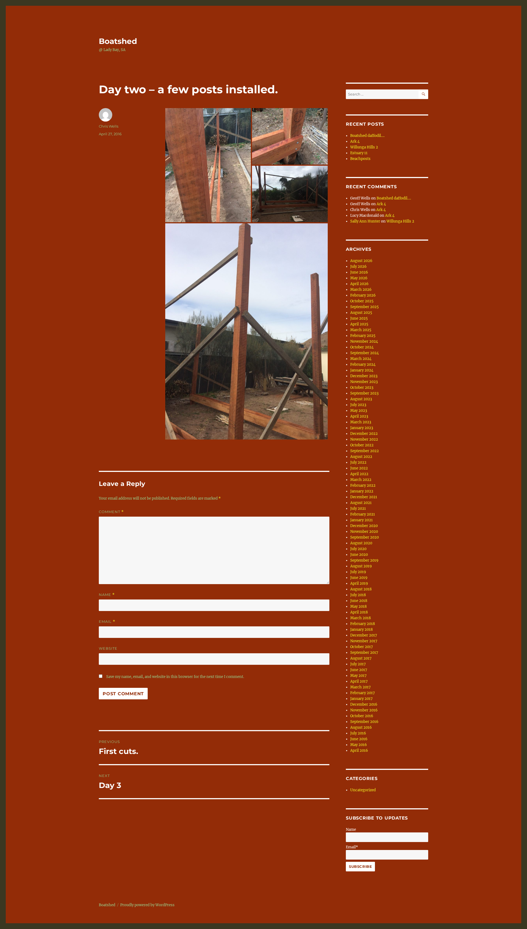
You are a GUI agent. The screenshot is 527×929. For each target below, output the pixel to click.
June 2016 (359, 739)
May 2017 (358, 675)
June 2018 (358, 600)
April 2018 (359, 612)
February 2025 (362, 335)
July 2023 (358, 404)
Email (107, 621)
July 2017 (358, 664)
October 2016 (361, 716)
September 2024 (364, 353)
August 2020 (361, 543)
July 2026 (358, 266)
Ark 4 (355, 141)
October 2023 (361, 387)
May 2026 (359, 278)
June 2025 (359, 318)
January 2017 (361, 698)
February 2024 (362, 364)
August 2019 (361, 566)
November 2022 (364, 439)
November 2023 (364, 381)
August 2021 (361, 502)
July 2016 (358, 733)
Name (107, 594)
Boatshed (118, 41)
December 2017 (363, 635)
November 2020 (364, 531)
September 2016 (364, 721)
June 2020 (359, 554)
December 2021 (363, 497)
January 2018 (361, 629)
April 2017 (359, 681)
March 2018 (360, 618)
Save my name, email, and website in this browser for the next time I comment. (175, 676)
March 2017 (360, 687)
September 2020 (364, 537)
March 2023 (360, 422)
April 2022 (359, 474)
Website (108, 648)
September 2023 (364, 393)
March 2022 (360, 479)
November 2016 (364, 710)
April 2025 (359, 324)
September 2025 (364, 307)
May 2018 (358, 606)
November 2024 (364, 341)
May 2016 (358, 744)
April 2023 (359, 416)
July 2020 (358, 549)
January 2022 (361, 491)
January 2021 (361, 520)
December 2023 (363, 376)
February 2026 (363, 295)
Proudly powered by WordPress (147, 905)
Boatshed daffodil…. (367, 135)
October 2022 (362, 445)
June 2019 (359, 577)
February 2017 (362, 693)
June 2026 (359, 272)
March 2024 (360, 358)
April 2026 (359, 283)
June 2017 (358, 670)
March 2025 (360, 330)
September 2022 (364, 451)
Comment (111, 511)
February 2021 (362, 514)
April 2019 (359, 583)
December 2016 (363, 704)
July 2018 (358, 595)
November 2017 (363, 641)
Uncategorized (363, 790)
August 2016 (361, 727)
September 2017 (364, 652)
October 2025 (362, 301)
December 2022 (364, 433)
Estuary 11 (359, 153)
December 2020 (364, 525)
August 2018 (361, 589)
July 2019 (358, 572)
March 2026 (361, 289)
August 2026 (361, 260)
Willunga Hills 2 (364, 147)
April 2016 (359, 750)
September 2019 (364, 560)
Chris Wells (108, 126)
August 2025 (361, 312)
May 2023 (358, 410)
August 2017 (361, 658)
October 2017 (361, 646)
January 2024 (361, 370)
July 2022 (358, 462)
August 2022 (361, 456)
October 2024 (362, 347)
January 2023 (361, 428)
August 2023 (361, 399)
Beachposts (360, 158)
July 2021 (358, 508)
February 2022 (362, 485)
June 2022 (359, 468)
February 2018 (362, 623)
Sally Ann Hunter (365, 221)
